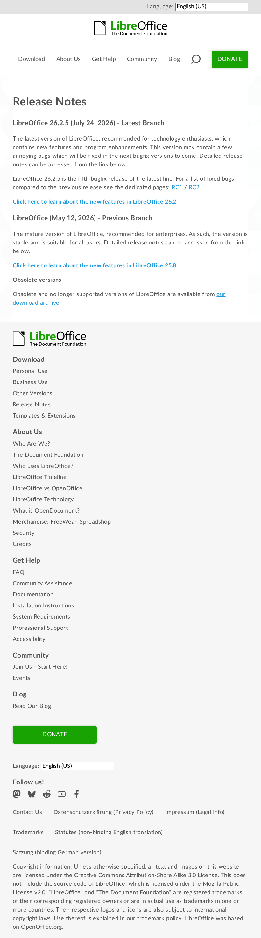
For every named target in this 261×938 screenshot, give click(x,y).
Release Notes (32, 405)
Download (31, 59)
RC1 (177, 188)
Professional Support (40, 628)
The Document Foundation (48, 455)
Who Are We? (31, 444)
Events (21, 678)
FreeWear (63, 522)
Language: (160, 7)
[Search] (196, 59)
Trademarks (28, 832)
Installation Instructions (43, 606)
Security (23, 533)
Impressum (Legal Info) (195, 812)
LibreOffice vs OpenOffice (47, 488)
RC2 (194, 188)
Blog (174, 59)
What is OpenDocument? (46, 511)
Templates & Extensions (44, 416)
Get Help (104, 59)
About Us (68, 59)
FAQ (18, 572)
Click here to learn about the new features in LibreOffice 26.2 (94, 202)
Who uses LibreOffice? (43, 466)
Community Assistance (42, 583)
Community (142, 59)
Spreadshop (95, 522)
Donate (229, 59)
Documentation (33, 595)
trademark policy (159, 918)
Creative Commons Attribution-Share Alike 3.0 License (146, 875)
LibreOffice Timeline (40, 477)
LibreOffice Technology (43, 500)
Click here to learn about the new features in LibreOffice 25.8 (94, 266)
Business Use (30, 382)
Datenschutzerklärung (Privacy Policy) (103, 812)
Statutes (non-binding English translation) (109, 832)
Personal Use (30, 371)
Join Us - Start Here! (40, 667)
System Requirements (41, 617)
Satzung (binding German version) (57, 852)
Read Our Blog (32, 706)
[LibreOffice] (130, 28)
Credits (22, 544)
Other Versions (33, 393)
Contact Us (27, 812)
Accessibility (29, 639)
